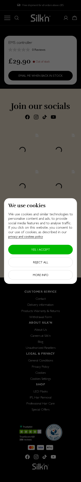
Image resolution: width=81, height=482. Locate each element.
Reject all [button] (40, 262)
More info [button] (40, 275)
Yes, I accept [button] (40, 249)
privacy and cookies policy (25, 236)
